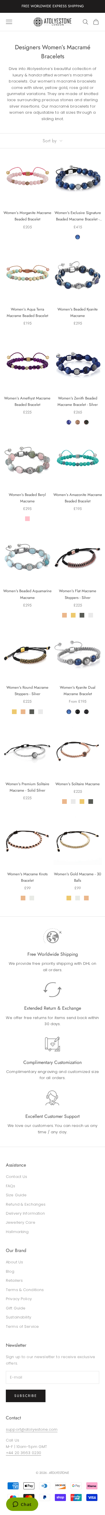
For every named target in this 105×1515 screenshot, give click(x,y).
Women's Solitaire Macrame (77, 784)
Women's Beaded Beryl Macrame (27, 498)
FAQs (10, 1186)
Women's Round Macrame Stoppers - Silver (27, 691)
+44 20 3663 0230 (23, 1453)
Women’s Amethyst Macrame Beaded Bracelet (27, 401)
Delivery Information (25, 1213)
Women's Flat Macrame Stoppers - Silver (77, 594)
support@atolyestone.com (31, 1429)
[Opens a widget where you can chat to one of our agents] (22, 1505)
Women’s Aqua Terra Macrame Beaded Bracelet (27, 312)
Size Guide (16, 1195)
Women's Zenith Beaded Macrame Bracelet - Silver (77, 401)
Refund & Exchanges (26, 1204)
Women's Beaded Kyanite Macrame (77, 312)
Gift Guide (15, 1308)
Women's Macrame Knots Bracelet (27, 877)
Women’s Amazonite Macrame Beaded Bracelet (77, 498)
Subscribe (25, 1395)
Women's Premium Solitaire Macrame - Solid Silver (27, 787)
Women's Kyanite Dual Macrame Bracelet (77, 691)
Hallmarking (17, 1232)
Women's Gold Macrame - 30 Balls (77, 877)
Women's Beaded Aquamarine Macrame (27, 594)
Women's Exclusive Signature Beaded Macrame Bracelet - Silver (78, 216)
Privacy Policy (19, 1299)
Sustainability (18, 1317)
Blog (10, 1271)
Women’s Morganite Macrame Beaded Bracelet (27, 216)
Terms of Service (22, 1326)
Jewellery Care (20, 1222)
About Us (14, 1262)
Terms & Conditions (25, 1290)
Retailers (14, 1280)
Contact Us (16, 1176)
